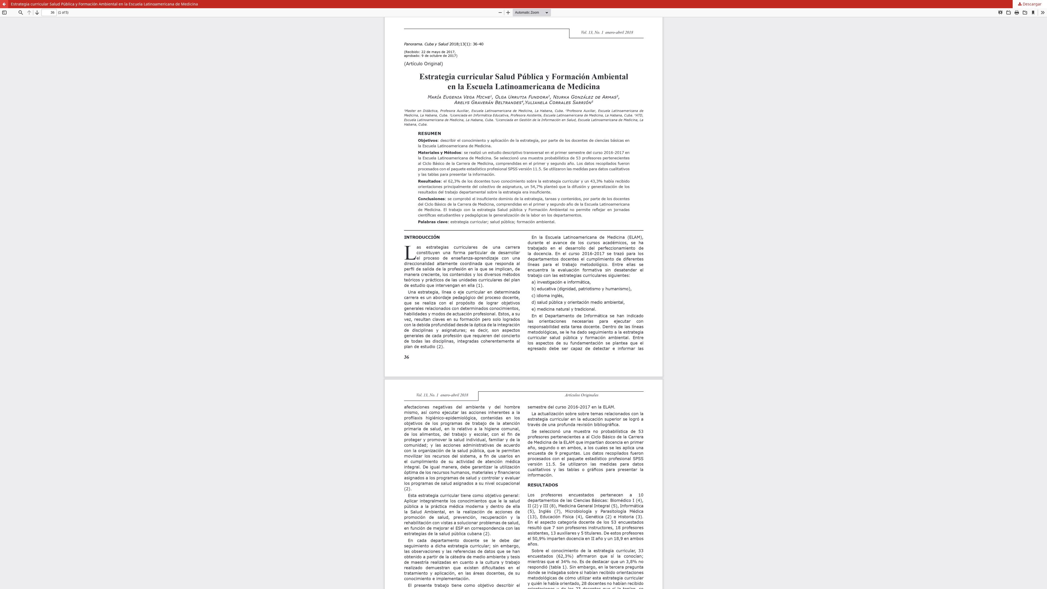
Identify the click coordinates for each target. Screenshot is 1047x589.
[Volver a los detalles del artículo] (4, 4)
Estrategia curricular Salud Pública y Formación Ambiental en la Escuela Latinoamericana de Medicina (104, 4)
